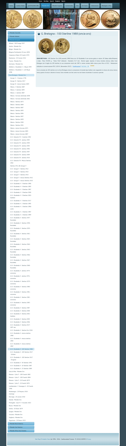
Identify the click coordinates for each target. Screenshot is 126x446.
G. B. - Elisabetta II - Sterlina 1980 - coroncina (20, 288)
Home (11, 6)
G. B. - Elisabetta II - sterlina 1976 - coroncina (20, 277)
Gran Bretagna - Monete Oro (17, 75)
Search (52, 1)
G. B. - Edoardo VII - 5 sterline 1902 (20, 137)
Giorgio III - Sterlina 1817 (17, 81)
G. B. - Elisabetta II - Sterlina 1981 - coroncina (20, 293)
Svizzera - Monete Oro (15, 414)
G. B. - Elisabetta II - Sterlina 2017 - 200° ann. (20, 326)
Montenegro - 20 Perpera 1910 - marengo (18, 393)
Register (57, 1)
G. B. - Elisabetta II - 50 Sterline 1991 (21, 363)
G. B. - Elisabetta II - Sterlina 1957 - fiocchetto (20, 219)
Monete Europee (15, 40)
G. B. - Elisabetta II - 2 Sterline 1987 (20, 212)
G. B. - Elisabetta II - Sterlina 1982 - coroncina (20, 298)
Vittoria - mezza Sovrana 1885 (19, 131)
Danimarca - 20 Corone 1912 (17, 58)
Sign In (63, 1)
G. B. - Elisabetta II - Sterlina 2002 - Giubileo (20, 315)
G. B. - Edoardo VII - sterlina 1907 (20, 152)
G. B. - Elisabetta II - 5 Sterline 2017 (20, 200)
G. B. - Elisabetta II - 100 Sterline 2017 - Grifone (21, 353)
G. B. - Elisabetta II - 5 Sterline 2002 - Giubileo (21, 196)
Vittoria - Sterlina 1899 (17, 119)
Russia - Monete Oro (15, 406)
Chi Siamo (85, 6)
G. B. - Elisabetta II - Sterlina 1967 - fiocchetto (20, 261)
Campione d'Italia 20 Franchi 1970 (19, 55)
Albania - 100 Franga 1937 (17, 43)
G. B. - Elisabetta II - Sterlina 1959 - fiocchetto (20, 229)
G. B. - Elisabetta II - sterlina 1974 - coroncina (20, 272)
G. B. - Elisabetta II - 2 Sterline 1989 (20, 215)
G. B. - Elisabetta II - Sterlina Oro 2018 (21, 330)
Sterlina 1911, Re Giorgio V (18, 166)
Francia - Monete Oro (15, 61)
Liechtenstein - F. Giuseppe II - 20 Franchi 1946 (21, 387)
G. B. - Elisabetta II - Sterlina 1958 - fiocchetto (20, 224)
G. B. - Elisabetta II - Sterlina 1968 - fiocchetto (20, 267)
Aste (77, 6)
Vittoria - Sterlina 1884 (17, 104)
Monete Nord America (16, 423)
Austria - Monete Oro (15, 46)
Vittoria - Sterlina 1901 (17, 125)
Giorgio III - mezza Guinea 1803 (19, 84)
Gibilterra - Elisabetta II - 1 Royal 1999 (20, 67)
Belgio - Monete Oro (15, 49)
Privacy (89, 439)
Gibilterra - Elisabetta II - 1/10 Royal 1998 (19, 71)
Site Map (37, 439)
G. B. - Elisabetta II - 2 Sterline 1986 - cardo (21, 208)
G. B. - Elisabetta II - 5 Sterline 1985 (20, 186)
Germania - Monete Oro (16, 64)
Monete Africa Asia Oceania (18, 431)
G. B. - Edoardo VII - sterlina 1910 (20, 157)
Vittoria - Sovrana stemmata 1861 (20, 99)
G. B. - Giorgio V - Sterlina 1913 (19, 172)
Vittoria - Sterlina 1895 (17, 110)
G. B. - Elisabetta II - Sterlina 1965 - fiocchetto (20, 251)
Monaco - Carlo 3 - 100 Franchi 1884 (20, 377)
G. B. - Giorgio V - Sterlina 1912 (19, 169)
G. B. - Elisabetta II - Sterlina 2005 (20, 319)
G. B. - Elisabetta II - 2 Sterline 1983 (20, 203)
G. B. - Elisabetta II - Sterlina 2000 (20, 311)
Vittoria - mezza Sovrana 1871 (19, 128)
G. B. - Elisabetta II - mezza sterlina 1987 (20, 345)
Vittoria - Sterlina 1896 (17, 113)
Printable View (45, 439)
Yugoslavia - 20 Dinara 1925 (17, 420)
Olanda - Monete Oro (15, 400)
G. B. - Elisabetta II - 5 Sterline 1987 (20, 189)
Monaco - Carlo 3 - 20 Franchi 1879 (19, 380)
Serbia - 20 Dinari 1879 (16, 408)
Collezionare (95, 6)
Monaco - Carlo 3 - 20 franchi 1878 (19, 383)
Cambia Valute (20, 6)
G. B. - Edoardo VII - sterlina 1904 (20, 143)
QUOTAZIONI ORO (33, 6)
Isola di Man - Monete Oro (16, 371)
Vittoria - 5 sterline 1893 (17, 90)
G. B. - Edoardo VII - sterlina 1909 (20, 155)
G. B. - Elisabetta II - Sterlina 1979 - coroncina (20, 282)
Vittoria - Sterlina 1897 (17, 116)
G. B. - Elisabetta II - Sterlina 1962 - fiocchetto (20, 235)
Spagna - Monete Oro (15, 411)
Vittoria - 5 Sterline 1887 (17, 87)
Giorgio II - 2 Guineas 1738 (18, 78)
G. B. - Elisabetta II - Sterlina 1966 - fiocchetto (20, 256)
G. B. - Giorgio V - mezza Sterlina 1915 (21, 180)
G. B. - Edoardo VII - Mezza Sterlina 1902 (20, 162)
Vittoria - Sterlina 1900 (17, 122)
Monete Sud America (16, 427)
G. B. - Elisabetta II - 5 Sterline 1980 (20, 183)
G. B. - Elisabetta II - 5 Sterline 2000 (20, 192)
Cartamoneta (69, 6)
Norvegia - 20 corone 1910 (17, 397)
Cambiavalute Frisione (73, 13)
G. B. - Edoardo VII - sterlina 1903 (20, 140)
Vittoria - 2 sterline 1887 (17, 93)
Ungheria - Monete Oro (16, 417)
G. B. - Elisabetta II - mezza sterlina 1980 (20, 334)
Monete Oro (45, 6)
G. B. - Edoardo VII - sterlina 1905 (20, 146)
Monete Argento (57, 6)
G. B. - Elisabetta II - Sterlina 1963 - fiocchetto (20, 240)
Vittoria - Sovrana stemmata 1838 (20, 96)
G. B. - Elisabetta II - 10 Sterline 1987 (21, 365)
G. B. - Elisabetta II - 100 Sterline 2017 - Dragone (21, 358)
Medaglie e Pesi (106, 6)
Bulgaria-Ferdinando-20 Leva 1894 (19, 52)
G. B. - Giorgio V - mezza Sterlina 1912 (21, 178)
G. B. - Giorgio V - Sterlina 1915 (19, 175)
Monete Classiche (15, 33)
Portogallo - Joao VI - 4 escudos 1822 (20, 403)
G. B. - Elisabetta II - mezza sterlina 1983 (20, 340)
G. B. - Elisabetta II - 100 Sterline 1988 (21, 349)
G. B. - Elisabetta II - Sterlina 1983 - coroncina (20, 304)
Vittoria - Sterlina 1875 (17, 102)
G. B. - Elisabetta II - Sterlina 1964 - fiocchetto (20, 245)
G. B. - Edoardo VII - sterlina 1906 (20, 149)
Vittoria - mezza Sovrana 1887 (19, 134)
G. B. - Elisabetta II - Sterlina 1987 (20, 308)
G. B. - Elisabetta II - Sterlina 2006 (20, 322)
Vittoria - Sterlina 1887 (17, 107)
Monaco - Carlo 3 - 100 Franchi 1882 (20, 374)
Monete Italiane (14, 36)
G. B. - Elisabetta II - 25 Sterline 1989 (21, 368)
